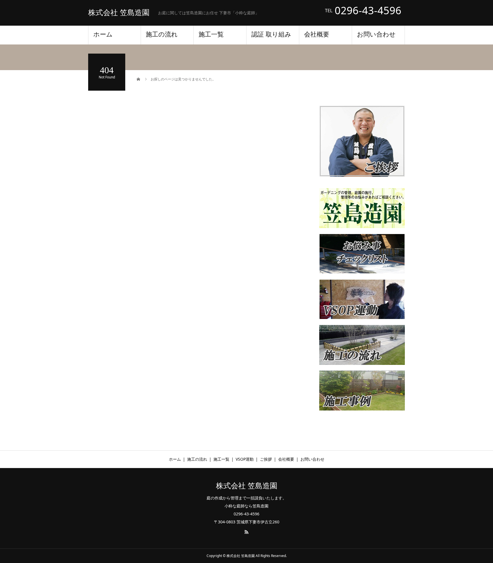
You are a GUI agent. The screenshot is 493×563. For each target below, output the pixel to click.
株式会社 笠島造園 (118, 13)
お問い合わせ (376, 34)
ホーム (103, 34)
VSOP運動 (245, 459)
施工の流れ (162, 34)
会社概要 (316, 34)
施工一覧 (211, 34)
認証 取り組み (271, 34)
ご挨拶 (266, 459)
